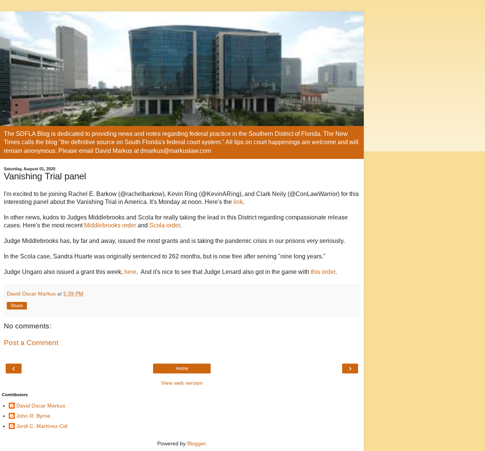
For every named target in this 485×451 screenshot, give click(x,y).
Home (182, 368)
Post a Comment (31, 343)
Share (17, 305)
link (238, 202)
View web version (182, 383)
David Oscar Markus (40, 406)
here (130, 272)
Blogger (196, 443)
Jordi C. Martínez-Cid (41, 426)
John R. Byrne (33, 416)
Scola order (164, 225)
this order (323, 272)
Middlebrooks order (110, 225)
